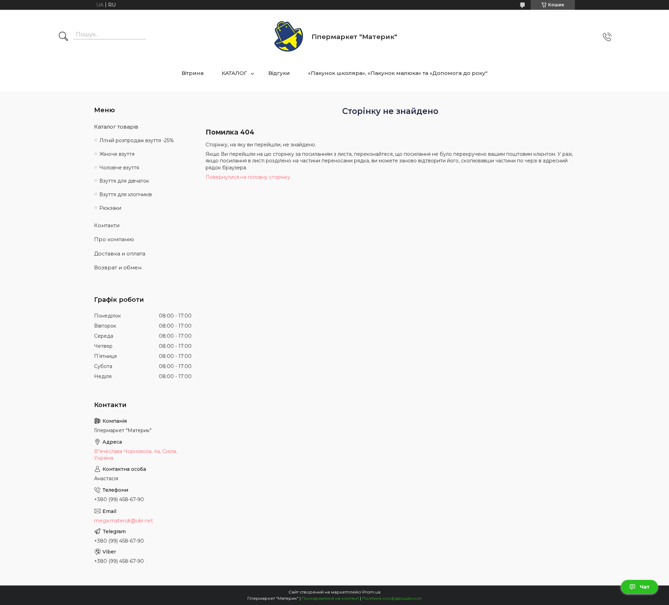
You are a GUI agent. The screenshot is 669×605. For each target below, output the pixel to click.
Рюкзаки (110, 208)
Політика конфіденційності (392, 598)
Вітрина (192, 73)
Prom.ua (371, 592)
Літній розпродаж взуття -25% (136, 140)
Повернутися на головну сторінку (248, 177)
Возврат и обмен (117, 267)
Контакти (107, 225)
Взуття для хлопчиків (125, 194)
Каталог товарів (116, 126)
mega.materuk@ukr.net (123, 521)
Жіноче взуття (116, 154)
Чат (644, 587)
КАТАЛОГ (234, 73)
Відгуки (279, 73)
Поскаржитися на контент (330, 598)
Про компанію (114, 239)
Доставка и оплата (119, 253)
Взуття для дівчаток (124, 181)
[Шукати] (63, 37)
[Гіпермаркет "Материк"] (288, 37)
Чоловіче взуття (119, 167)
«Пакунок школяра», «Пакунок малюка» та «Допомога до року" (397, 73)
